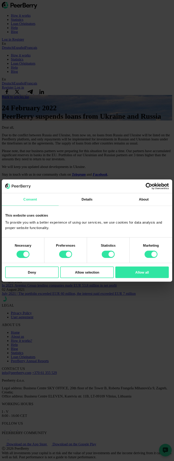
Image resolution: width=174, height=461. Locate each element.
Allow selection (87, 272)
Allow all (142, 272)
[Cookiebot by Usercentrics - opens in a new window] (149, 186)
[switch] (65, 254)
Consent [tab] (30, 199)
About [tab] (144, 199)
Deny (32, 272)
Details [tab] (87, 199)
